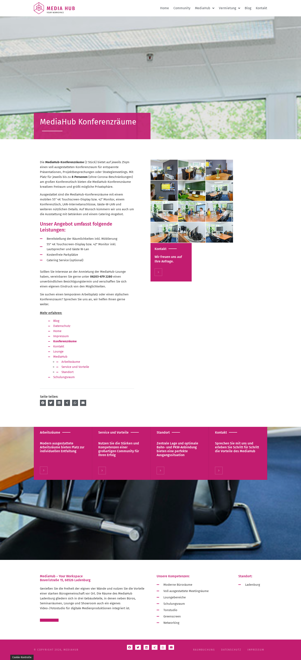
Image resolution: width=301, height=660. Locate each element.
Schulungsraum (64, 377)
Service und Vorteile (75, 367)
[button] (43, 403)
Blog (248, 8)
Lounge (58, 351)
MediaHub (60, 356)
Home (164, 8)
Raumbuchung (204, 649)
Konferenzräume (65, 341)
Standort (67, 372)
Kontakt (261, 8)
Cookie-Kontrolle (22, 657)
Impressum (61, 336)
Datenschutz (61, 326)
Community (181, 8)
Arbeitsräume (70, 362)
